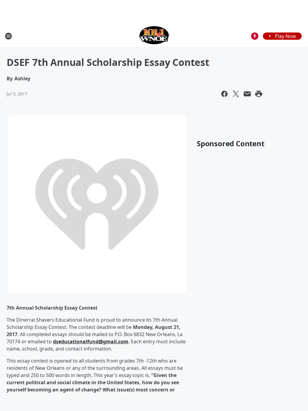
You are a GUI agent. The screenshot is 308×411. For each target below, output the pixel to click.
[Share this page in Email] (247, 94)
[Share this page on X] (236, 94)
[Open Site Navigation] (8, 36)
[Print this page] (258, 94)
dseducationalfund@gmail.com (90, 341)
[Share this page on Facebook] (224, 94)
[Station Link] (154, 36)
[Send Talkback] (254, 36)
